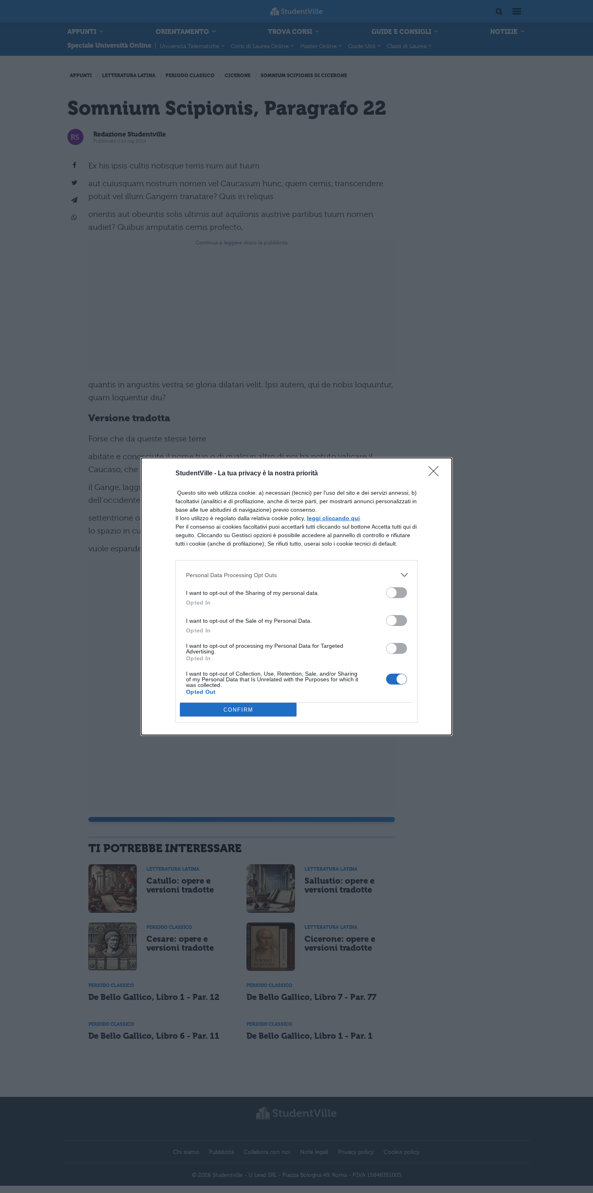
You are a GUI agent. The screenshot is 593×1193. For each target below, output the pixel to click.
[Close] (436, 473)
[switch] (396, 592)
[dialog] (296, 596)
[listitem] (296, 575)
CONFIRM (238, 710)
